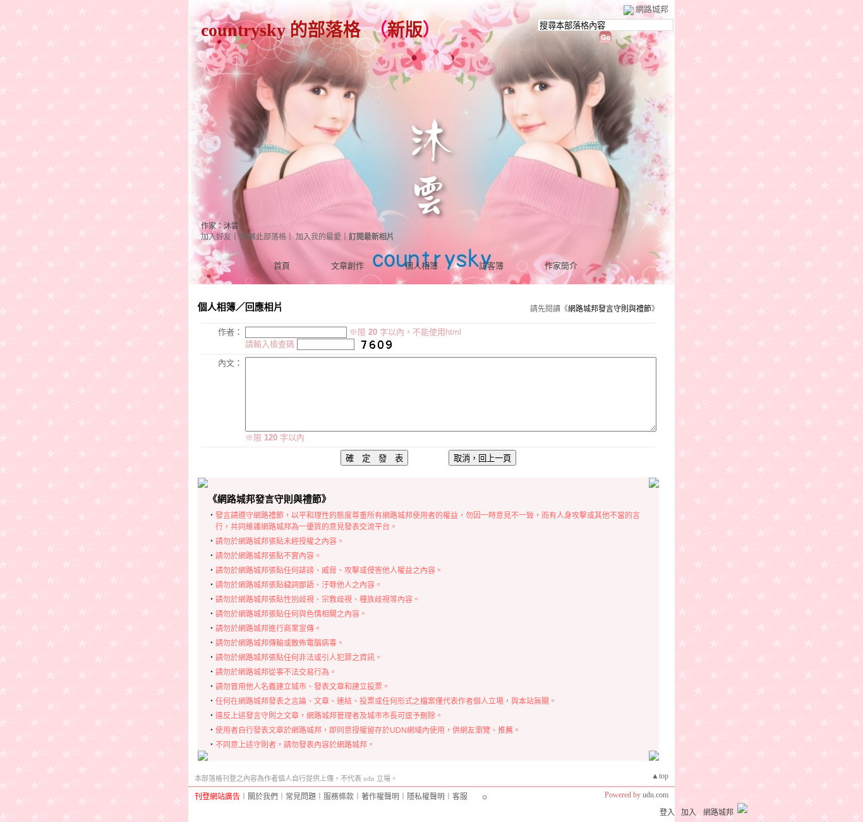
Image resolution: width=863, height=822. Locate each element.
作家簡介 (561, 265)
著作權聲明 (380, 796)
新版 (405, 30)
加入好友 (216, 237)
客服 (460, 796)
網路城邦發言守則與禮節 (609, 309)
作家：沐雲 (220, 226)
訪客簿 (491, 265)
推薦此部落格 (263, 237)
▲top (659, 775)
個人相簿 (421, 265)
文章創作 (347, 265)
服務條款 (338, 796)
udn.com (655, 794)
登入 (667, 812)
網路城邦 (652, 9)
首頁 (282, 265)
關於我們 (263, 796)
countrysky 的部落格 (281, 30)
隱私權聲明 (426, 796)
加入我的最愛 (318, 237)
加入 (688, 812)
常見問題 (301, 796)
